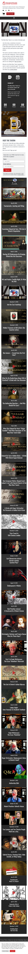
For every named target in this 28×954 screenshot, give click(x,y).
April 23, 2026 (14, 226)
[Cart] (3, 13)
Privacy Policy (3, 940)
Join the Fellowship (18, 940)
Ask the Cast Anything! (14, 304)
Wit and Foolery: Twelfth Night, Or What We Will (14, 280)
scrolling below (13, 69)
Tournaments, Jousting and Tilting (14, 206)
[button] (14, 18)
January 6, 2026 (14, 277)
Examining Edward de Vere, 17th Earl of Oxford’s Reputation (14, 230)
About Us (10, 940)
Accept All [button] (12, 951)
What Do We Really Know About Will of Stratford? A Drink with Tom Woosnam (14, 379)
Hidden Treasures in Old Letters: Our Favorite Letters (14, 328)
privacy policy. (21, 174)
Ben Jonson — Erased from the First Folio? (14, 354)
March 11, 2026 (14, 251)
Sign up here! (18, 61)
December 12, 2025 (14, 302)
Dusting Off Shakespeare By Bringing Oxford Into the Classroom (14, 255)
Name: (5, 159)
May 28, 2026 (14, 203)
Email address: (7, 164)
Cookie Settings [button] (5, 951)
